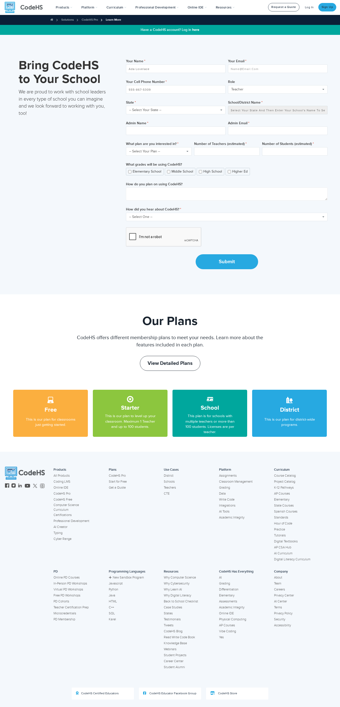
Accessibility (282, 625)
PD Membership (64, 619)
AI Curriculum (283, 553)
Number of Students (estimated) (287, 144)
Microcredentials (65, 613)
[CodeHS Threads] (42, 486)
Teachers (170, 488)
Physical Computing (232, 619)
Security (279, 619)
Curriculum (282, 469)
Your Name (134, 61)
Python (113, 589)
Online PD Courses (67, 577)
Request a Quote (283, 7)
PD (56, 571)
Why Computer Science (180, 577)
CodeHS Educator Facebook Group (172, 693)
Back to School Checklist (181, 601)
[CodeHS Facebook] (7, 486)
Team (277, 583)
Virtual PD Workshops (68, 589)
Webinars (170, 649)
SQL (112, 613)
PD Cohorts (61, 601)
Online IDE (61, 488)
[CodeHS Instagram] (13, 486)
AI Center (280, 601)
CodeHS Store (227, 693)
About (278, 577)
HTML (113, 601)
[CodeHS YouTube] (27, 486)
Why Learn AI (173, 589)
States (168, 613)
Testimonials (172, 619)
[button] (64, 7)
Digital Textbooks (286, 541)
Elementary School (147, 171)
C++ (111, 607)
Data (222, 494)
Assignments (228, 476)
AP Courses (282, 494)
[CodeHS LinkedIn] (20, 486)
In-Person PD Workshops (70, 583)
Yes (221, 637)
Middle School (182, 171)
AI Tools (224, 512)
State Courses (284, 506)
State (130, 102)
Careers (279, 589)
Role (231, 82)
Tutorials (280, 535)
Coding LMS (62, 482)
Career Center (173, 661)
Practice (279, 529)
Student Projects (175, 655)
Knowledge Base (175, 643)
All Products (62, 476)
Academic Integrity (231, 517)
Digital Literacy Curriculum (292, 559)
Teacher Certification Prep (71, 607)
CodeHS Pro (90, 20)
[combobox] (278, 89)
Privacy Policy (283, 613)
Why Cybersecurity (176, 583)
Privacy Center (284, 595)
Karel (112, 619)
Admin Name (136, 123)
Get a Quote (117, 488)
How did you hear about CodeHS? (152, 209)
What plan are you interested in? (151, 144)
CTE (167, 494)
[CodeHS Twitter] (35, 486)
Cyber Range (62, 539)
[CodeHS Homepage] (25, 7)
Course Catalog (285, 476)
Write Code (226, 500)
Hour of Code (283, 523)
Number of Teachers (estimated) (219, 144)
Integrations (227, 506)
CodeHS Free (63, 500)
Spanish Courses (285, 512)
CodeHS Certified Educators (100, 693)
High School (212, 171)
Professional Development (71, 521)
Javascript (116, 583)
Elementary (281, 500)
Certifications (63, 515)
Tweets (168, 625)
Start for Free (118, 482)
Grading (224, 488)
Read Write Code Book (179, 637)
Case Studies (173, 607)
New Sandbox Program (128, 577)
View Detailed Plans (170, 363)
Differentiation (228, 589)
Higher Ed (240, 171)
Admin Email (237, 123)
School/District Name (244, 102)
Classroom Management (236, 482)
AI (220, 577)
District (168, 476)
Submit (227, 262)
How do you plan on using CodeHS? (154, 184)
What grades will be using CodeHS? (154, 164)
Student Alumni (174, 667)
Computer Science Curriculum (66, 507)
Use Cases (171, 469)
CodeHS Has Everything (236, 571)
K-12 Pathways (284, 488)
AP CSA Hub (282, 547)
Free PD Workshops (67, 595)
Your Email (236, 61)
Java (112, 595)
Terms (278, 607)
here (195, 30)
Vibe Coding (227, 631)
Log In (309, 7)
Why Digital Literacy (177, 595)
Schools (169, 482)
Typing (58, 533)
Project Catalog (284, 482)
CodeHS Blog (173, 631)
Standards (281, 517)
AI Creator (60, 527)
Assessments (228, 601)
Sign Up (327, 7)
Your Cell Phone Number (145, 82)
